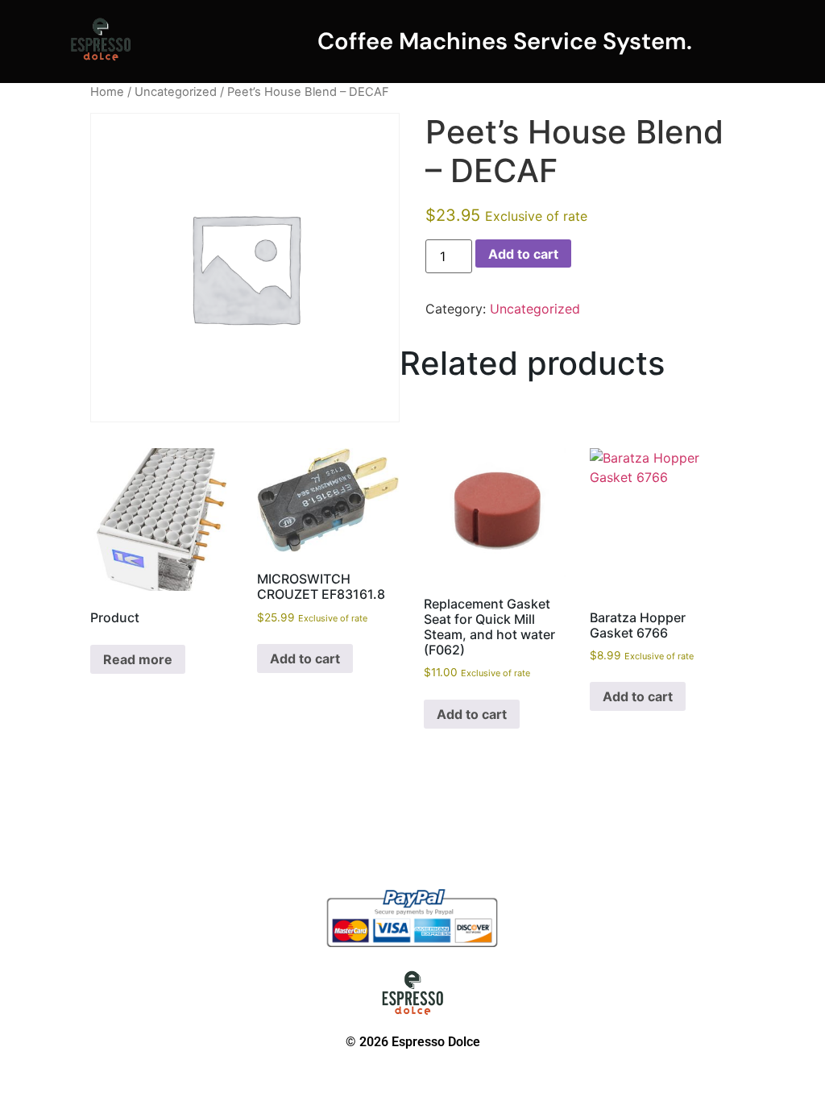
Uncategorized (176, 92)
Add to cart (523, 254)
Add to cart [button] (305, 658)
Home (107, 92)
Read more (137, 659)
